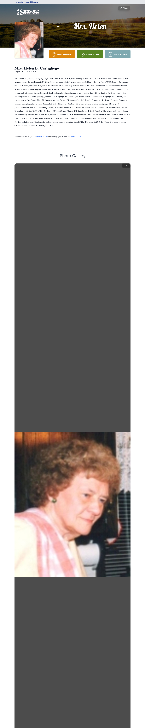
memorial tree (42, 136)
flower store (76, 136)
